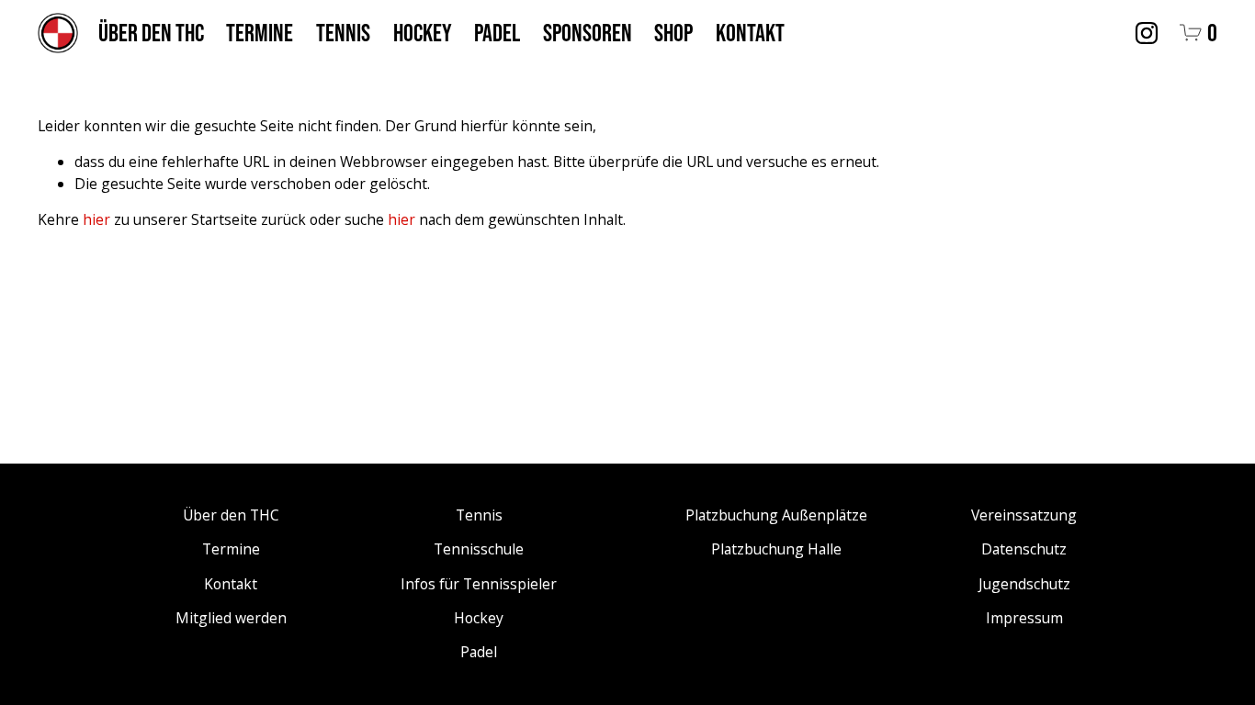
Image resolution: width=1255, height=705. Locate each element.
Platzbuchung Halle (776, 549)
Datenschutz (1024, 549)
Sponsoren (587, 32)
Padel (497, 32)
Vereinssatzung (1024, 515)
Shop (673, 32)
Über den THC (151, 32)
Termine (259, 32)
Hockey (422, 32)
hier (96, 219)
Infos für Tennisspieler (479, 584)
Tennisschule (479, 549)
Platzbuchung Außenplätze (776, 515)
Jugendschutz (1024, 584)
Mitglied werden (231, 618)
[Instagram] (1146, 33)
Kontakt (750, 32)
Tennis (343, 32)
